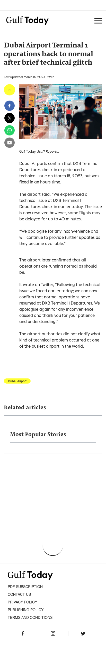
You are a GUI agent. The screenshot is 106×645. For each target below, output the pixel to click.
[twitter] (9, 118)
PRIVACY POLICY (22, 601)
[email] (9, 143)
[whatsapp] (9, 130)
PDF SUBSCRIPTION (25, 586)
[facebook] (9, 106)
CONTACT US (19, 594)
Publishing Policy (25, 609)
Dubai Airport (17, 381)
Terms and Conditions (30, 617)
